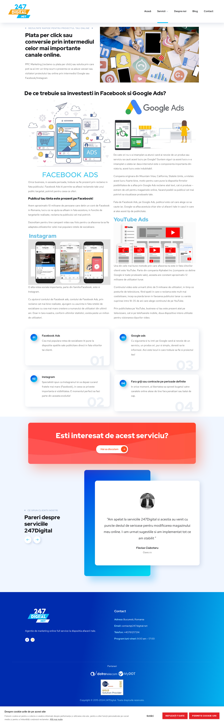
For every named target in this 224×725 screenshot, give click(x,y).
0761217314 (133, 632)
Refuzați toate (175, 715)
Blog (195, 11)
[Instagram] (33, 640)
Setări (150, 715)
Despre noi (180, 11)
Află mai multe (56, 719)
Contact (208, 11)
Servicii (161, 11)
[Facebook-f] (27, 640)
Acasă (147, 11)
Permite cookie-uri (204, 715)
